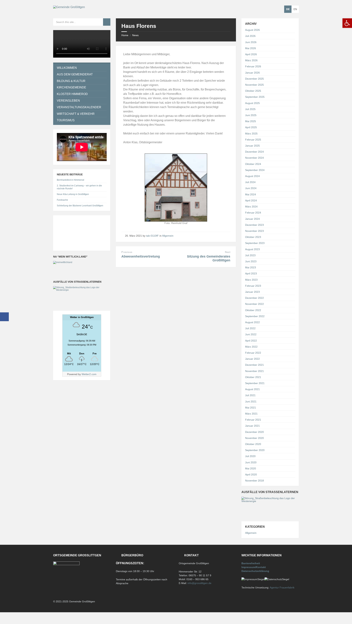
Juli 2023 (250, 255)
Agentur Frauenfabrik (282, 587)
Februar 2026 (253, 66)
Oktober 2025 (253, 90)
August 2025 (252, 103)
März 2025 (251, 133)
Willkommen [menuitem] (67, 67)
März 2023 (251, 279)
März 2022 (251, 346)
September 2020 (255, 450)
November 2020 (254, 438)
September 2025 (255, 96)
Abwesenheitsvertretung (140, 256)
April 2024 (251, 200)
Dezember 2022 (254, 297)
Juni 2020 (250, 462)
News (135, 35)
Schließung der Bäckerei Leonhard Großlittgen (80, 205)
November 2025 (254, 84)
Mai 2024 (250, 194)
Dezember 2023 (254, 224)
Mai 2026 (250, 48)
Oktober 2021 (253, 377)
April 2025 (251, 127)
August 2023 (252, 249)
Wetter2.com (89, 374)
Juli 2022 (250, 328)
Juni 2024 (250, 188)
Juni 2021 (250, 401)
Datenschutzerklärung (255, 571)
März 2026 (251, 60)
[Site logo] (69, 7)
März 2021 (251, 413)
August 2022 (252, 322)
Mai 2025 (250, 121)
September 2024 (255, 170)
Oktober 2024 (253, 164)
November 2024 (254, 157)
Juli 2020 (250, 456)
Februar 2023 (253, 285)
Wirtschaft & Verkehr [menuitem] (76, 113)
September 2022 (255, 316)
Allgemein (167, 235)
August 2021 (252, 389)
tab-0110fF (152, 235)
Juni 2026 (250, 42)
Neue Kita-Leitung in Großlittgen (73, 194)
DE (288, 9)
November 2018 (254, 480)
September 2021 (255, 383)
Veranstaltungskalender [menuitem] (79, 107)
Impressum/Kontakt (253, 567)
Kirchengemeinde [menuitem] (71, 87)
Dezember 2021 (254, 364)
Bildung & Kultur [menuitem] (71, 81)
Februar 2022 (253, 352)
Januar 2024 (252, 218)
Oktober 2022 (253, 310)
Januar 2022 (252, 358)
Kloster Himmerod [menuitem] (72, 94)
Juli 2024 (250, 182)
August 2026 (252, 29)
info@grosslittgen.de (199, 583)
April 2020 (251, 474)
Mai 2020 (250, 468)
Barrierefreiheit (250, 563)
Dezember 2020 (254, 431)
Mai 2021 (250, 407)
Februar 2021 (253, 419)
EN (295, 9)
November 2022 (254, 303)
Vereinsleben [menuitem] (68, 100)
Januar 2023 (252, 291)
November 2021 (254, 371)
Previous (126, 252)
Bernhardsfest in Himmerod (70, 180)
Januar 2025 (252, 145)
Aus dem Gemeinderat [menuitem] (75, 74)
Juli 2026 (250, 35)
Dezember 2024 (254, 151)
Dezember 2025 (254, 78)
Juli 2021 (250, 395)
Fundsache (62, 200)
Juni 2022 (250, 334)
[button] (347, 23)
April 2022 (251, 340)
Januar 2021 (252, 425)
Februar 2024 (253, 212)
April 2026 (251, 54)
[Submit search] (106, 22)
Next (227, 252)
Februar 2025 (253, 139)
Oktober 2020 (253, 444)
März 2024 (251, 206)
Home (124, 35)
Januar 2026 (252, 72)
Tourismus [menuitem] (66, 120)
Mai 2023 (250, 267)
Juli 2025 (250, 109)
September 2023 (255, 243)
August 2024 (252, 176)
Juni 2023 (250, 261)
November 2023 (254, 230)
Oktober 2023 (253, 237)
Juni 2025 (250, 115)
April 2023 (251, 273)
